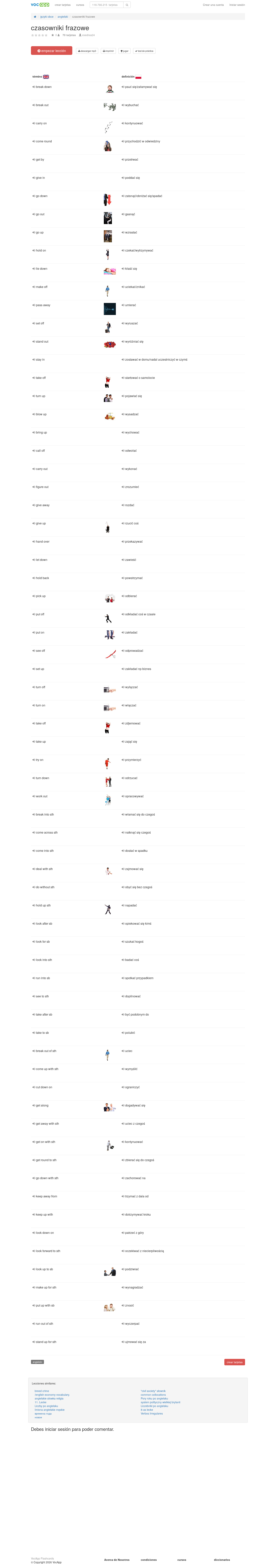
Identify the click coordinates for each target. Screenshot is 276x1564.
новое (38, 1417)
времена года (43, 1413)
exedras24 (88, 35)
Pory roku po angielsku (154, 1398)
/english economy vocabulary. (52, 1394)
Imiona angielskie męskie (50, 1409)
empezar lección (53, 50)
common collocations (153, 1394)
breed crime (42, 1391)
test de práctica (145, 50)
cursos (80, 5)
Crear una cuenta (213, 5)
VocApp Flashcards (42, 1558)
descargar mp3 (88, 50)
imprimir (109, 50)
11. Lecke (40, 1402)
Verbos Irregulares (152, 1413)
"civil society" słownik (153, 1391)
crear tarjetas (63, 5)
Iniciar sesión (237, 5)
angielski (37, 1362)
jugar (125, 50)
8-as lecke (147, 1409)
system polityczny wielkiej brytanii (160, 1402)
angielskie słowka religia (49, 1398)
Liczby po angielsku (46, 1406)
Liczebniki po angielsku (154, 1406)
